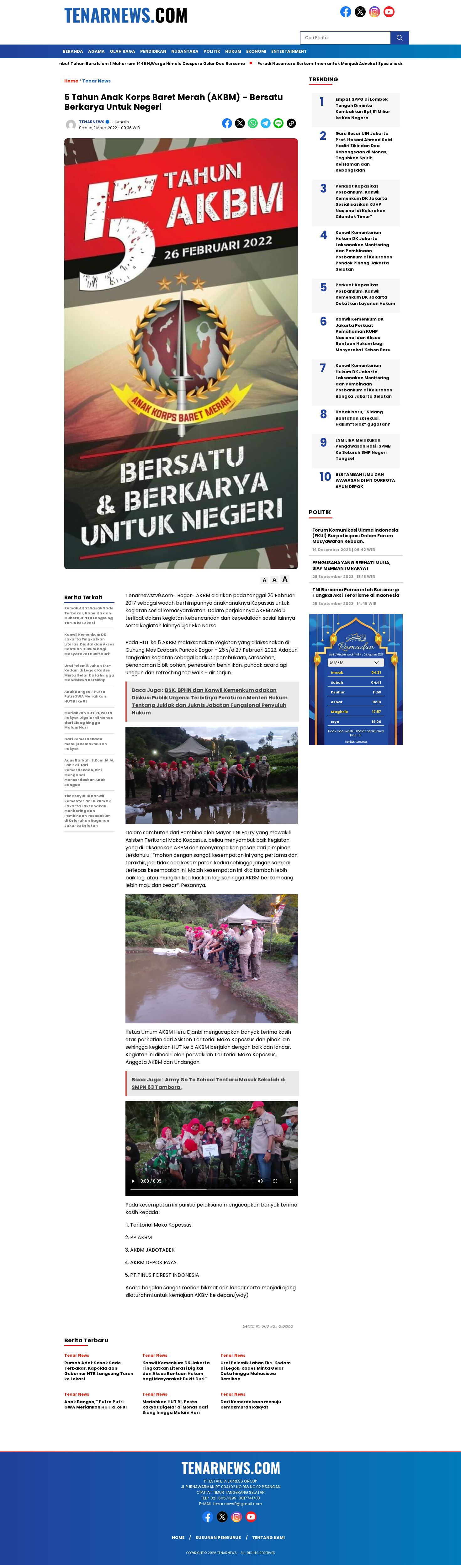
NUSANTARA (185, 51)
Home (178, 1538)
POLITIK (212, 51)
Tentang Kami (268, 1538)
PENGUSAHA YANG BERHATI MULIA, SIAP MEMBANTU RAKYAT (351, 565)
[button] (264, 580)
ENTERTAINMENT (289, 51)
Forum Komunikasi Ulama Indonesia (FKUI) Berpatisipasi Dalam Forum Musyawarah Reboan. (355, 535)
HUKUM (233, 51)
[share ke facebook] (228, 127)
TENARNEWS (91, 122)
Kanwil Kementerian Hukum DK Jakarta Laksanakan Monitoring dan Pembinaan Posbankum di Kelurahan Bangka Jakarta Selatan (364, 381)
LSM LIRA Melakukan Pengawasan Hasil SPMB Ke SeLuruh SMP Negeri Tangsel (363, 449)
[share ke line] (279, 127)
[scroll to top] (442, 1555)
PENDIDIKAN (153, 51)
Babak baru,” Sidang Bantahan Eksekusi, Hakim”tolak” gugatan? (363, 418)
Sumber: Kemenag (356, 742)
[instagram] (375, 15)
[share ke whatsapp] (254, 127)
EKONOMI (256, 51)
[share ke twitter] (241, 127)
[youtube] (390, 15)
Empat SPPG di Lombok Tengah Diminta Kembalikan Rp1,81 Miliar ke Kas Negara (363, 108)
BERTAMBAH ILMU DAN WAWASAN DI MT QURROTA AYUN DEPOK (365, 480)
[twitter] (361, 15)
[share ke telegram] (267, 127)
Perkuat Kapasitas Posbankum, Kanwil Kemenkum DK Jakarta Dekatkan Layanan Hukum (365, 294)
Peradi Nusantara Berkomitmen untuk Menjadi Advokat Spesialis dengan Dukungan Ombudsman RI (311, 63)
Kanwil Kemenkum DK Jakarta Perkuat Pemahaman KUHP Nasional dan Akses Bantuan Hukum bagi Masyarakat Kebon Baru (363, 334)
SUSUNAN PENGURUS (218, 1538)
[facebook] (346, 15)
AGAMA (96, 51)
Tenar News (96, 81)
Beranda (73, 51)
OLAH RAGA (122, 51)
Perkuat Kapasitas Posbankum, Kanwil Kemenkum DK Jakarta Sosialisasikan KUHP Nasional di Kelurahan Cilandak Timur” (361, 201)
